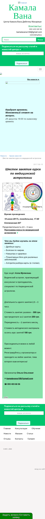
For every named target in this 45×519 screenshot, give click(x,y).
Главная (7, 428)
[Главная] (22, 2)
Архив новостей (15, 156)
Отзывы (7, 438)
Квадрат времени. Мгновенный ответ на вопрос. (19, 112)
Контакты (19, 438)
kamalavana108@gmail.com (29, 31)
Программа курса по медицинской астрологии (21, 231)
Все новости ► (33, 79)
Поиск (40, 39)
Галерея (31, 438)
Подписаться (21, 63)
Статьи (30, 433)
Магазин (18, 433)
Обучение (36, 428)
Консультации (21, 428)
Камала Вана (22, 11)
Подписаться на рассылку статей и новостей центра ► (19, 48)
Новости (3, 156)
